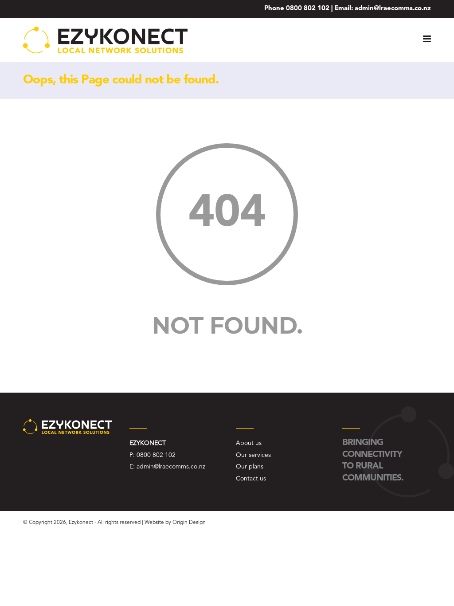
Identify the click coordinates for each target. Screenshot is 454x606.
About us (249, 443)
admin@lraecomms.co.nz (393, 8)
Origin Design (189, 522)
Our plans (249, 467)
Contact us (251, 479)
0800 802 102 (307, 8)
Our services (253, 455)
